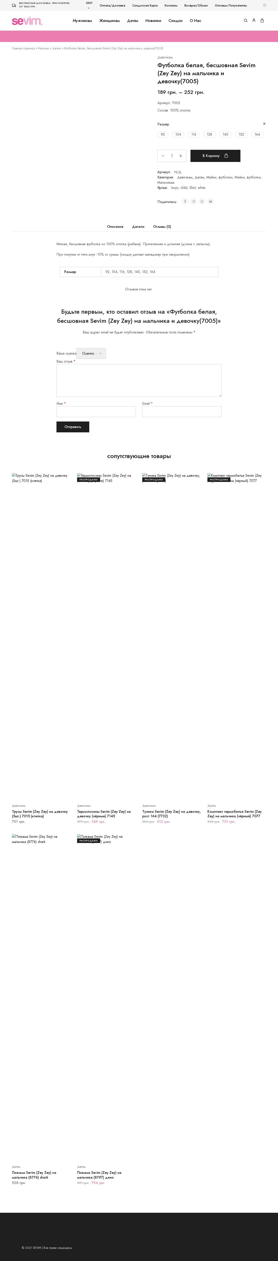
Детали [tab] (138, 226)
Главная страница (23, 48)
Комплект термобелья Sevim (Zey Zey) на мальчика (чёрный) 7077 (234, 814)
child (183, 187)
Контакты (171, 5)
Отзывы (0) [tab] (162, 226)
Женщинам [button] (109, 20)
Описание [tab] (115, 226)
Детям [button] (132, 20)
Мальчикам (165, 182)
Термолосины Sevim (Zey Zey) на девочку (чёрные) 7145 (104, 814)
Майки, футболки (219, 177)
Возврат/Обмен (196, 5)
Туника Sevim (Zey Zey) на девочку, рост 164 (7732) (171, 814)
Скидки (175, 20)
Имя (61, 403)
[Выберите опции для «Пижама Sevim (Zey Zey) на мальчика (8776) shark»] (35, 1153)
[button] (162, 134)
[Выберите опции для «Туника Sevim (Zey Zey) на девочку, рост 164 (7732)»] (166, 792)
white (201, 187)
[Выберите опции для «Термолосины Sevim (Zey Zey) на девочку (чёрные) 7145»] (101, 792)
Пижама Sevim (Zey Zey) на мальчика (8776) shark (34, 1175)
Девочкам (165, 57)
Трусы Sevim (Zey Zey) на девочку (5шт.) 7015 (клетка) (40, 814)
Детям (56, 48)
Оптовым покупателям (231, 5)
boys (174, 187)
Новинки (153, 20)
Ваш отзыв (65, 361)
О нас (195, 20)
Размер (163, 124)
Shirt (192, 187)
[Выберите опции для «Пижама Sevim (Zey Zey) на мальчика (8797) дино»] (101, 1153)
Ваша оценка (66, 353)
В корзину (212, 155)
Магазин (43, 48)
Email (147, 403)
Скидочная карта (145, 5)
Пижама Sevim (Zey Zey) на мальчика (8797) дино (99, 1175)
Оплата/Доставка (112, 5)
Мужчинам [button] (82, 20)
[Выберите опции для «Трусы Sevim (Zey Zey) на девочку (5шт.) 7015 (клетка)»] (35, 792)
